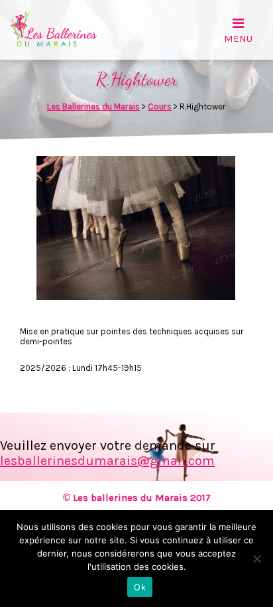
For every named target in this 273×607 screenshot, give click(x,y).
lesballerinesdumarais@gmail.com (107, 460)
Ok (140, 587)
